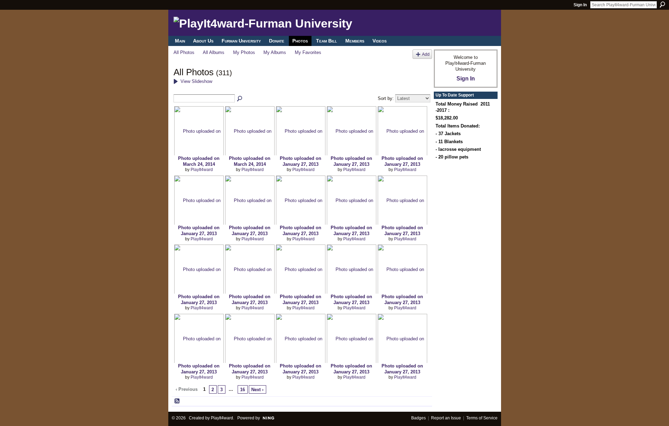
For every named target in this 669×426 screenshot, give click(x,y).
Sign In (580, 4)
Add (426, 54)
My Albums (274, 52)
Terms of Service (482, 418)
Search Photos (240, 99)
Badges (418, 418)
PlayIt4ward (202, 169)
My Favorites (308, 52)
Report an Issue (446, 418)
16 (242, 389)
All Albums (213, 52)
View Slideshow (196, 81)
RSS (177, 401)
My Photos (244, 52)
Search (662, 4)
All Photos (184, 52)
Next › (257, 389)
